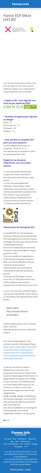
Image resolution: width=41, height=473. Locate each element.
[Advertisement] (20, 58)
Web (14, 439)
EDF (8, 420)
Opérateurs (22, 439)
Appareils (32, 439)
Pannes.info (20, 4)
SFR (25, 446)
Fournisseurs (25, 441)
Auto (17, 441)
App (12, 441)
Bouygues (19, 446)
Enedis (27, 444)
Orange (34, 444)
